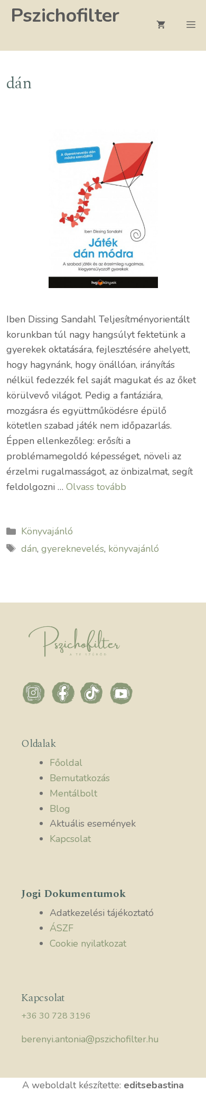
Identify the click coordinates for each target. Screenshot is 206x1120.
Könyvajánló (47, 531)
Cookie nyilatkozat (88, 943)
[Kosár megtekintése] (161, 25)
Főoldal (66, 762)
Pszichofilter (65, 16)
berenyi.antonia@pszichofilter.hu (90, 1039)
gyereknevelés (72, 548)
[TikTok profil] (93, 703)
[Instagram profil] (35, 703)
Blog (60, 808)
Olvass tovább (96, 486)
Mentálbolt (73, 793)
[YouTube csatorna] (121, 703)
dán (29, 548)
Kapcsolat (70, 838)
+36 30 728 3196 (56, 1016)
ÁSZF (61, 928)
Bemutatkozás (80, 778)
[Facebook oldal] (64, 703)
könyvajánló (133, 548)
